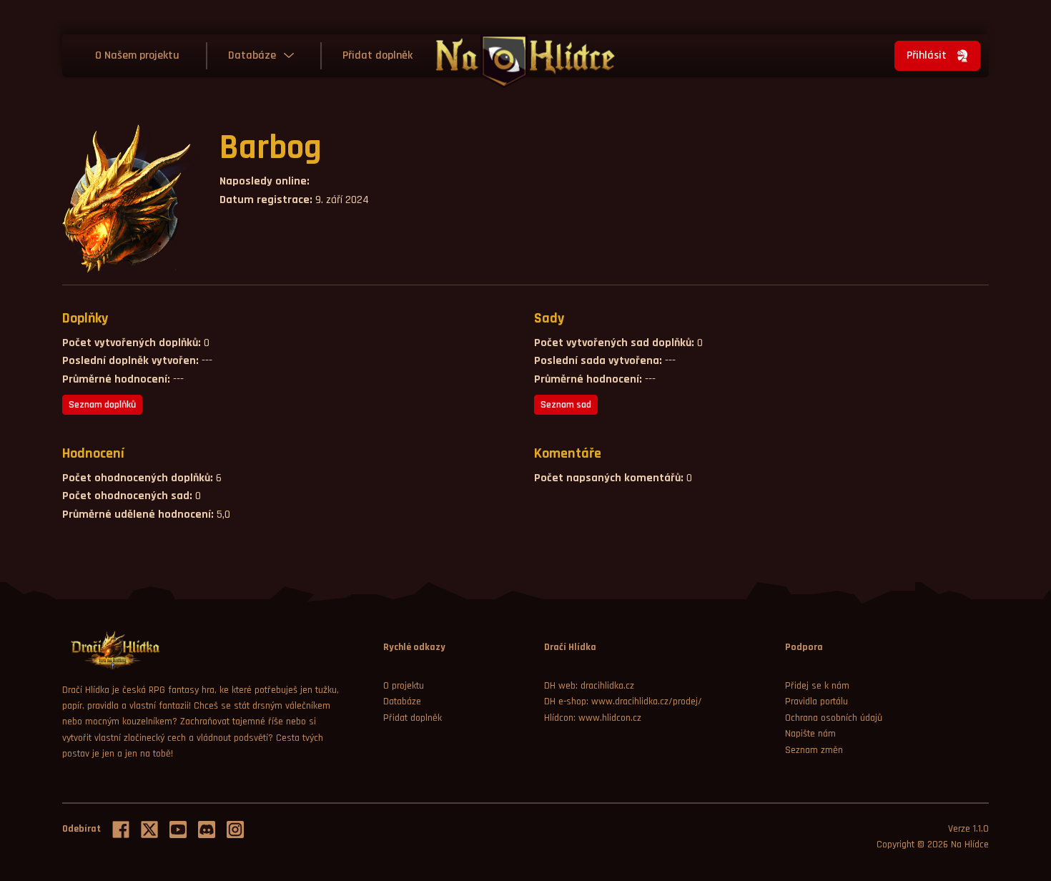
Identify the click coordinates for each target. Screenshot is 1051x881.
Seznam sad (566, 404)
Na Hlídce (970, 844)
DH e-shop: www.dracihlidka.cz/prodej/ (623, 701)
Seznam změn (814, 750)
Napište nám (810, 733)
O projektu (403, 685)
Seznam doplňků (102, 404)
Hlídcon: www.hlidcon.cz (592, 718)
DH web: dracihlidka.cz (589, 685)
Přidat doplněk (377, 55)
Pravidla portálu (816, 701)
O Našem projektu (137, 55)
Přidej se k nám (817, 685)
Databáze (252, 55)
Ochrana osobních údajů (833, 718)
